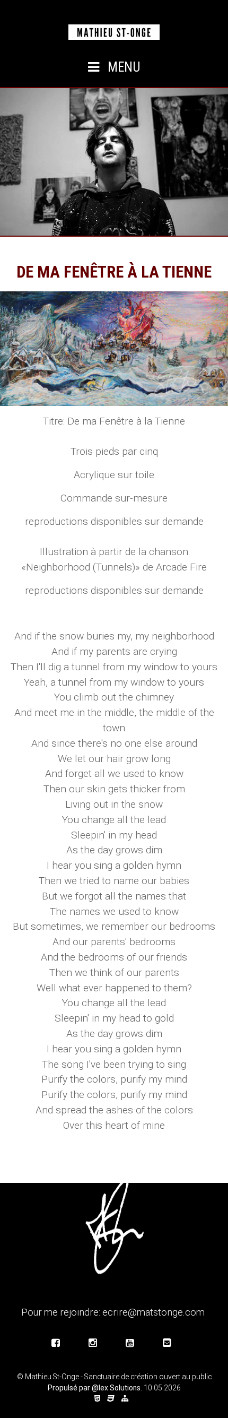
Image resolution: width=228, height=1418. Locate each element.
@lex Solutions (116, 1388)
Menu (122, 67)
